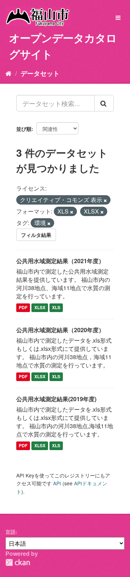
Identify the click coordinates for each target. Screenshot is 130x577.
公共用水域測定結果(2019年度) (56, 399)
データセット (40, 73)
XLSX (40, 307)
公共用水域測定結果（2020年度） (60, 330)
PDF (23, 307)
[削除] (105, 200)
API (57, 483)
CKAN (17, 562)
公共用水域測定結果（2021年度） (60, 261)
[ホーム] (8, 73)
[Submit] (104, 103)
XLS (56, 307)
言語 (10, 531)
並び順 (23, 128)
